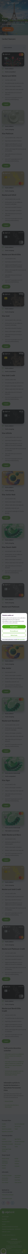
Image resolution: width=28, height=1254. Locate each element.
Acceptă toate (14, 627)
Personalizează (14, 631)
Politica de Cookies (21, 639)
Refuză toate (14, 635)
